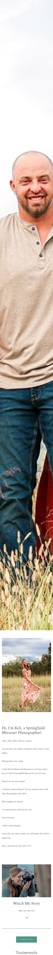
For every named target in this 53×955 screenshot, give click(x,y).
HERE (28, 846)
